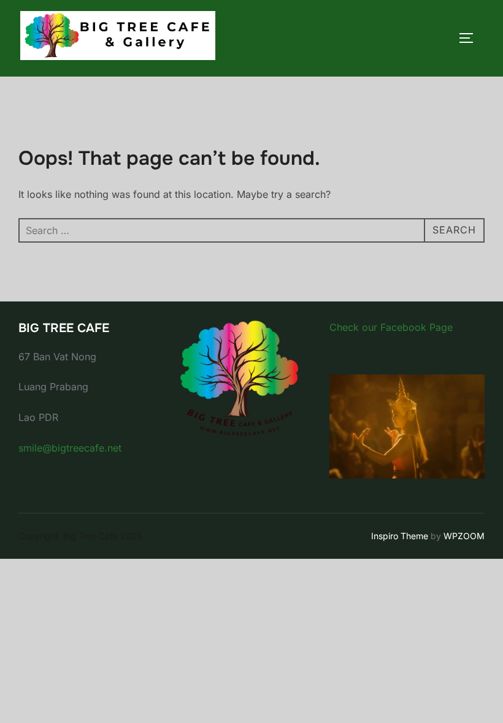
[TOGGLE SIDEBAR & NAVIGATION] (470, 38)
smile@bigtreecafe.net (69, 448)
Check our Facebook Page (391, 327)
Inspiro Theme (399, 536)
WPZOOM (464, 536)
